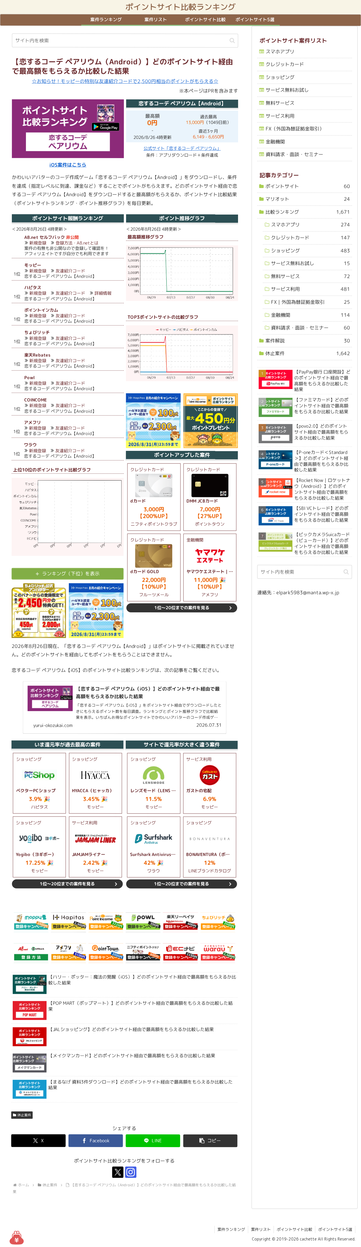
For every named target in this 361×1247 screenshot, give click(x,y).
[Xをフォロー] (118, 1172)
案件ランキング (231, 1229)
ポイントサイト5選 (335, 1229)
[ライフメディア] (143, 953)
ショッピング (280, 77)
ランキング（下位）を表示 (71, 573)
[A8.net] (31, 953)
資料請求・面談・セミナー (294, 154)
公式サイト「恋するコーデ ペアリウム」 (182, 148)
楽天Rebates (37, 355)
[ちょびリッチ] (217, 922)
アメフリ (32, 422)
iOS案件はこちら (67, 164)
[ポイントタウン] (105, 953)
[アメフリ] (68, 953)
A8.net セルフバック (44, 237)
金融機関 (275, 141)
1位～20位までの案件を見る (181, 608)
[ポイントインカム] (105, 922)
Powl (29, 378)
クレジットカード (285, 64)
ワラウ (30, 445)
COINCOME (35, 400)
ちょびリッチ (37, 332)
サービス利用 (280, 116)
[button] (232, 40)
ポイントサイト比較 (294, 1229)
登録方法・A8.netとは (77, 243)
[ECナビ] (180, 953)
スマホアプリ (280, 51)
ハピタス (32, 288)
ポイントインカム (41, 310)
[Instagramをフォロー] (131, 1172)
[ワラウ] (217, 953)
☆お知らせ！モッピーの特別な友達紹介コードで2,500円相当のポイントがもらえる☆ (125, 81)
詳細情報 (102, 293)
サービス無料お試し (287, 90)
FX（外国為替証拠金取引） (295, 128)
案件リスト (261, 1229)
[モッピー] (31, 922)
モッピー (32, 265)
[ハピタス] (68, 922)
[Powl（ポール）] (143, 922)
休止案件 (24, 1115)
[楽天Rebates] (180, 922)
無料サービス (280, 103)
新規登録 (37, 243)
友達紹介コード (70, 271)
